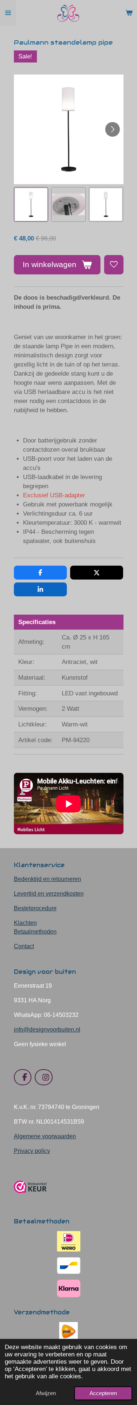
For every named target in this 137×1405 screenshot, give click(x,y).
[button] (31, 204)
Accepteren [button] (103, 1393)
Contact (24, 946)
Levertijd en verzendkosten (49, 894)
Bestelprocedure (35, 908)
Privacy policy (32, 1151)
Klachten (25, 923)
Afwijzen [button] (46, 1393)
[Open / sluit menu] (8, 13)
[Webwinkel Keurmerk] (30, 1196)
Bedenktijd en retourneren (47, 879)
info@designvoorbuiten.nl (47, 1029)
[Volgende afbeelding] (112, 129)
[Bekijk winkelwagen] (129, 13)
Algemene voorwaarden (45, 1136)
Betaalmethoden (35, 932)
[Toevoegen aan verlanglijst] (113, 264)
